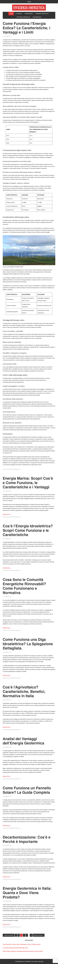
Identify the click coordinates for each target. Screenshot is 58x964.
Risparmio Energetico (15, 469)
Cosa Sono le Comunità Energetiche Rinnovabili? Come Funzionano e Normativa (24, 586)
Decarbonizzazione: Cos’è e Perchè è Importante (26, 839)
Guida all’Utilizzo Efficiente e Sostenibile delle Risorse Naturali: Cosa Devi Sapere (23, 951)
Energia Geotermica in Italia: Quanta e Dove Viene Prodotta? (27, 893)
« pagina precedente (9, 935)
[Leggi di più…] (7, 514)
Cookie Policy (28, 961)
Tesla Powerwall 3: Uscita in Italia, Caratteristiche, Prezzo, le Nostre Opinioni (21, 944)
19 (32, 935)
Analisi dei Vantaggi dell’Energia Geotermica (23, 741)
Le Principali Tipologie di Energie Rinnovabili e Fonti (15, 947)
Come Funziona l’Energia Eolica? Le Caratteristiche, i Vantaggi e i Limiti (26, 28)
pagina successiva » (39, 935)
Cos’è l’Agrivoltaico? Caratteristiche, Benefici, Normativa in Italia (24, 691)
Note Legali (40, 961)
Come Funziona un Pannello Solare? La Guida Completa (27, 790)
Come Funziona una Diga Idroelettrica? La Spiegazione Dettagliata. (28, 644)
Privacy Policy (34, 961)
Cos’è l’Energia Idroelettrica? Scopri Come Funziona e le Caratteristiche (28, 530)
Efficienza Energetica (29, 7)
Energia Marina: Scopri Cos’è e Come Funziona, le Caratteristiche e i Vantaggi (28, 482)
